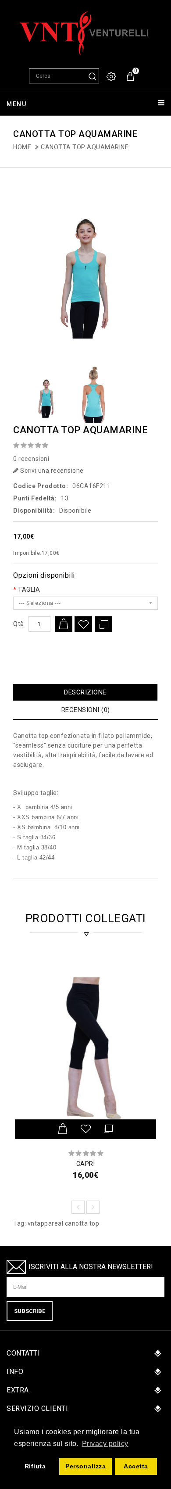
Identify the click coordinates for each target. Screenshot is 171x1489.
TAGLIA (29, 589)
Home (22, 147)
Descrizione (85, 692)
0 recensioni (31, 458)
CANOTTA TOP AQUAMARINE (84, 147)
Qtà (18, 623)
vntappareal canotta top (64, 1223)
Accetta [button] (136, 1466)
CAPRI (85, 1163)
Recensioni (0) (85, 710)
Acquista (63, 624)
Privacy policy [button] (105, 1443)
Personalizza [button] (85, 1466)
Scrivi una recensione (51, 470)
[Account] (111, 76)
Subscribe (29, 1311)
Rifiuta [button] (35, 1466)
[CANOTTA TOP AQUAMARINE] (85, 266)
